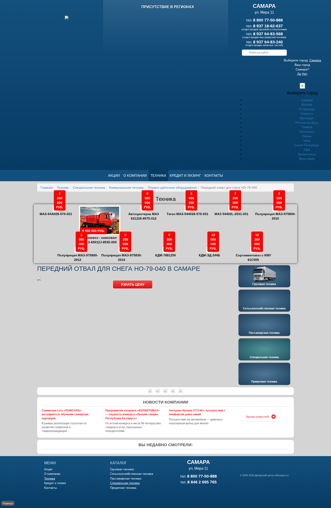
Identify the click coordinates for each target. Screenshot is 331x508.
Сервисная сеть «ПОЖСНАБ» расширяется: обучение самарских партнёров (65, 414)
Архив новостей (257, 416)
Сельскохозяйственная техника (264, 308)
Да (299, 74)
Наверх (7, 503)
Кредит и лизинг (185, 175)
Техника (158, 175)
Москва (307, 104)
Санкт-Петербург (306, 145)
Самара (315, 60)
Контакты (213, 175)
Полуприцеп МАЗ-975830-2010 (121, 254)
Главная (47, 187)
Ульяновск (306, 131)
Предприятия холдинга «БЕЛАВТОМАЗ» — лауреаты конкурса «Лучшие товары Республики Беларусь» (132, 414)
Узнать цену (132, 284)
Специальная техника (89, 187)
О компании (135, 175)
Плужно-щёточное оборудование (172, 187)
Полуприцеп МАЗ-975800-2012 (77, 254)
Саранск (307, 113)
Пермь (307, 136)
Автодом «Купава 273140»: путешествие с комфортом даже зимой (197, 412)
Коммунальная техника (126, 187)
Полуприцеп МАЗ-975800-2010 (275, 213)
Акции (114, 175)
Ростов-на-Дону (306, 122)
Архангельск (307, 154)
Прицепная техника (264, 381)
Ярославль (307, 158)
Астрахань (307, 109)
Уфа (307, 149)
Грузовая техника (264, 284)
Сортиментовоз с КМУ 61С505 (253, 254)
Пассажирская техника (264, 332)
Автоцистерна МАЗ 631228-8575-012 (143, 213)
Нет (304, 74)
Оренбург (307, 118)
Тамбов (306, 127)
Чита (306, 140)
